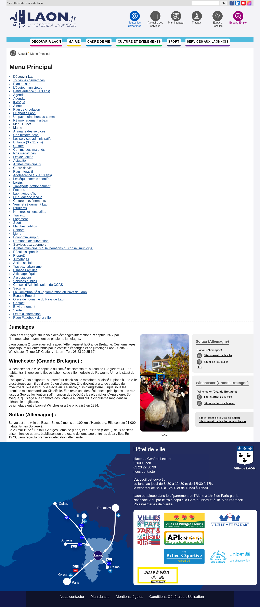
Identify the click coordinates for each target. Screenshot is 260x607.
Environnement (24, 306)
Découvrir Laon (46, 41)
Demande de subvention (31, 241)
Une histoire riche (26, 135)
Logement (20, 219)
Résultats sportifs (25, 252)
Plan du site (21, 84)
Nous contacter (72, 597)
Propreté (19, 255)
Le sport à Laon (24, 113)
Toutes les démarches (29, 80)
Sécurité (19, 288)
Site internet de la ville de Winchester (222, 421)
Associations (22, 277)
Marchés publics (25, 226)
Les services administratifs (32, 138)
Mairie (74, 41)
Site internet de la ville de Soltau (219, 417)
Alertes (18, 106)
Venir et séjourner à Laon (31, 204)
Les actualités (23, 157)
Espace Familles (25, 270)
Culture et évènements (139, 41)
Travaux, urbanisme (27, 266)
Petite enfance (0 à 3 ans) (31, 91)
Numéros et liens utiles (29, 211)
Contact (18, 303)
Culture (18, 146)
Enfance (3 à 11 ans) (28, 142)
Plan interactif (23, 171)
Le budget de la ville (27, 197)
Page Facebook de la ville (32, 317)
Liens (17, 233)
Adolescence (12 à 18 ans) (32, 175)
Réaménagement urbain (30, 120)
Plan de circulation (26, 109)
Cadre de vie (98, 41)
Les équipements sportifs (31, 179)
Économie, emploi (26, 237)
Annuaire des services (29, 131)
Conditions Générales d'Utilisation (176, 597)
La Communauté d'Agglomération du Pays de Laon (50, 292)
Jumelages (21, 259)
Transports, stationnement (31, 186)
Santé (17, 310)
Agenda (19, 95)
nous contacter (144, 471)
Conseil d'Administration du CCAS (38, 284)
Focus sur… (22, 190)
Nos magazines (24, 153)
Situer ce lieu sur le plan (219, 403)
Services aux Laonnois (208, 41)
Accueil (22, 53)
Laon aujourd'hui (25, 193)
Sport (173, 41)
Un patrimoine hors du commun (35, 116)
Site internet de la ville (218, 355)
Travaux (19, 215)
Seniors (18, 230)
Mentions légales (129, 597)
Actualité (19, 160)
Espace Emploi (24, 295)
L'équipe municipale (27, 87)
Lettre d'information (27, 314)
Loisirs (18, 182)
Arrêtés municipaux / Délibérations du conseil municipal (53, 248)
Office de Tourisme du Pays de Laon (39, 299)
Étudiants (20, 208)
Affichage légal (24, 274)
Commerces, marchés (29, 149)
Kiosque (19, 102)
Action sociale (23, 263)
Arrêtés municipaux (27, 164)
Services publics (25, 281)
